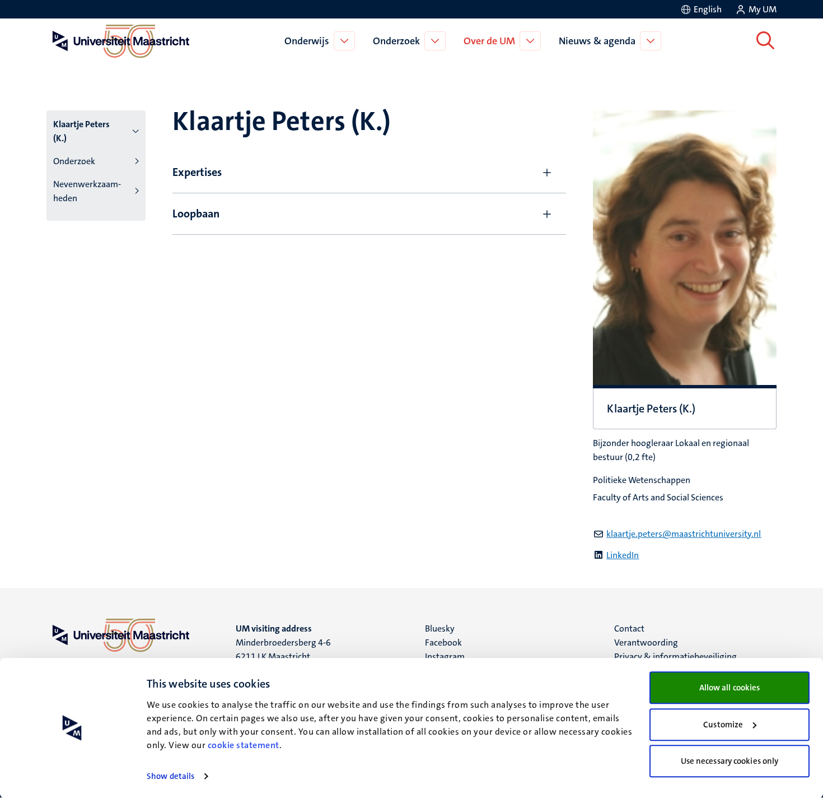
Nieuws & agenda (597, 41)
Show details (170, 776)
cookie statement (243, 745)
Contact (629, 628)
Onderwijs (306, 41)
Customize (723, 724)
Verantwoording (646, 642)
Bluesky (440, 628)
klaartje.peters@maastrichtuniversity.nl (683, 534)
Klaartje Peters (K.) (81, 131)
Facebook (443, 642)
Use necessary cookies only (730, 761)
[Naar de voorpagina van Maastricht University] (118, 40)
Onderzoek (396, 41)
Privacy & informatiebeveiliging (675, 656)
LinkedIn (622, 555)
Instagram (445, 656)
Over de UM (489, 41)
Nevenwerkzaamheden (87, 191)
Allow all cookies (729, 687)
